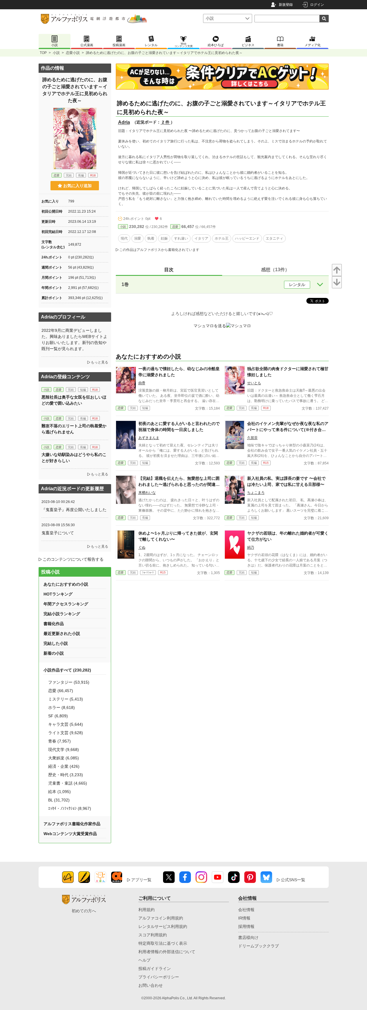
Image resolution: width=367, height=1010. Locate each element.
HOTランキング (58, 594)
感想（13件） (275, 269)
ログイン (317, 5)
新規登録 (286, 5)
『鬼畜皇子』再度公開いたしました (73, 509)
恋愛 (175, 226)
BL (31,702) (59, 800)
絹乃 (250, 547)
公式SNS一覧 (293, 879)
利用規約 (146, 909)
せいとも (254, 383)
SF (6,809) (58, 716)
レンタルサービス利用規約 (162, 926)
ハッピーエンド (247, 238)
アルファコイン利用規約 (160, 918)
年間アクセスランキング (66, 604)
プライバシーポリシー (158, 977)
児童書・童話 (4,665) (67, 783)
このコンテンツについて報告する (73, 559)
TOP (43, 53)
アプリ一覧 (141, 879)
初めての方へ (84, 910)
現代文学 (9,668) (63, 749)
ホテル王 (222, 238)
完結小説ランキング (62, 613)
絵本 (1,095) (59, 791)
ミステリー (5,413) (65, 699)
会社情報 (246, 909)
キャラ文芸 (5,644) (65, 724)
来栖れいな (147, 492)
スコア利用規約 (152, 935)
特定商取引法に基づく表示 (162, 943)
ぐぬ (141, 547)
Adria (124, 122)
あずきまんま (148, 438)
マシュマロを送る (210, 325)
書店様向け (248, 937)
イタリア (201, 238)
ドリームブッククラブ (258, 946)
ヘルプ (144, 960)
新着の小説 (54, 653)
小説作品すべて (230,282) (67, 670)
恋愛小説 (73, 53)
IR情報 (244, 918)
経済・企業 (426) (63, 766)
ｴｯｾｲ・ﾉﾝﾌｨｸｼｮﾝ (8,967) (69, 808)
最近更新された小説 (62, 633)
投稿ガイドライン (154, 968)
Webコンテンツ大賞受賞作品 (70, 833)
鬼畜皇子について (57, 533)
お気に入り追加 (77, 185)
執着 (150, 238)
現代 (124, 238)
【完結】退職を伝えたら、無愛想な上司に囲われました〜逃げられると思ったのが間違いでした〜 (179, 484)
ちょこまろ (256, 492)
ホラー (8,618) (61, 707)
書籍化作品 (54, 623)
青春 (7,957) (59, 741)
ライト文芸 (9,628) (65, 732)
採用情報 (246, 926)
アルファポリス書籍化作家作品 (72, 823)
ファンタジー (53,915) (68, 682)
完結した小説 (56, 643)
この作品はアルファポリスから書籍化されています (159, 250)
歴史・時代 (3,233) (65, 774)
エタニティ (274, 238)
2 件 (166, 122)
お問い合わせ (150, 985)
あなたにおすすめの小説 (66, 584)
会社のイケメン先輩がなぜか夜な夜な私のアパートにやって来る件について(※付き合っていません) (287, 429)
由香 (141, 383)
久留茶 (252, 438)
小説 (56, 53)
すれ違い (181, 238)
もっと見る (99, 362)
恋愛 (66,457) (60, 690)
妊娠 (164, 238)
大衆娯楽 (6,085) (63, 758)
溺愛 (137, 238)
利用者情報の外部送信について (166, 951)
